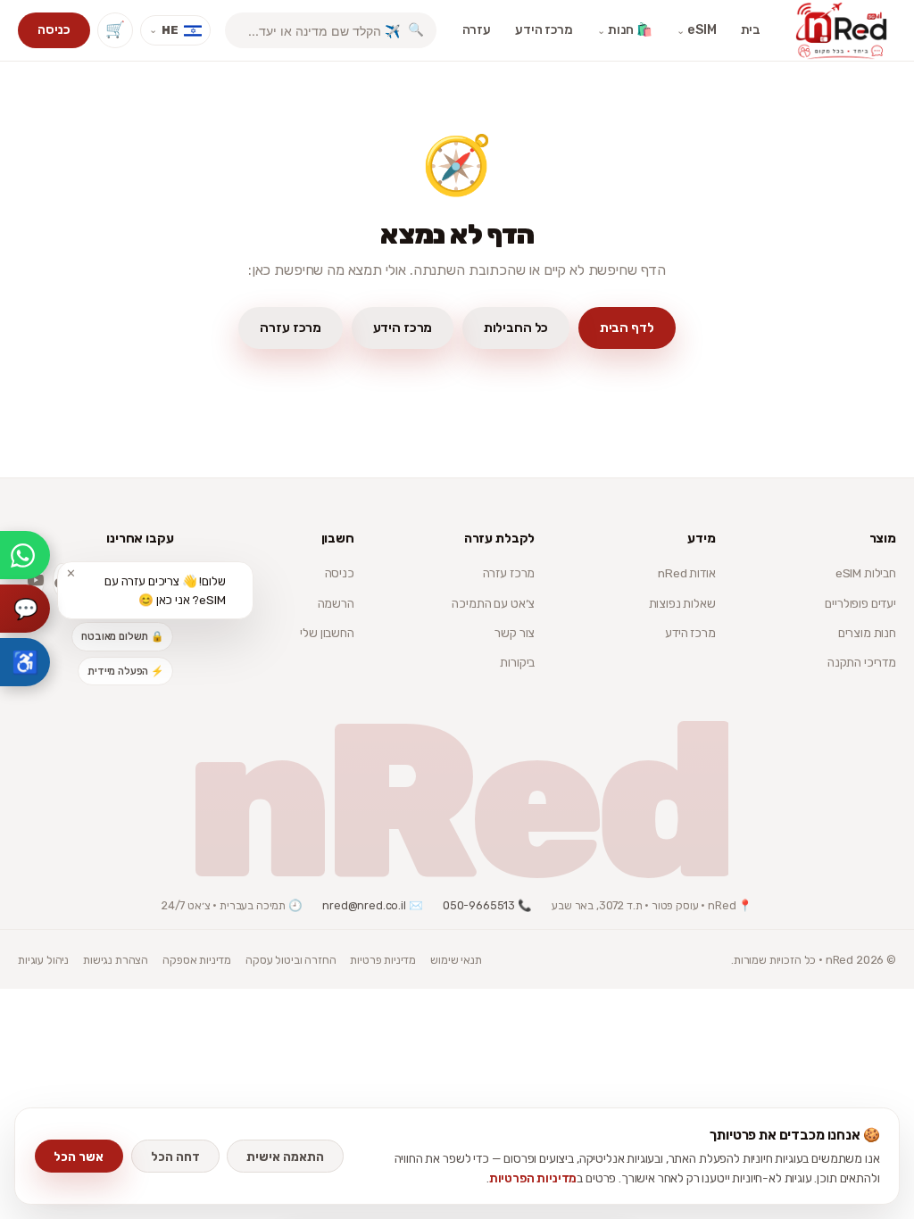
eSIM (697, 29)
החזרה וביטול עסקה (290, 959)
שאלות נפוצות (682, 603)
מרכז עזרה (290, 327)
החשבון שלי (326, 633)
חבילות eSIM (865, 573)
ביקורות (517, 662)
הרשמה (336, 603)
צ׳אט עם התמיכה (493, 603)
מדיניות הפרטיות (533, 1178)
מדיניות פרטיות (383, 959)
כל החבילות (516, 327)
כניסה (53, 29)
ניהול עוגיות (43, 959)
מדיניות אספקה (196, 959)
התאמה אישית (285, 1156)
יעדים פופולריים (860, 603)
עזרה (476, 29)
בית (751, 29)
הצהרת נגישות (115, 959)
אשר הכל (79, 1156)
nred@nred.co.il (364, 905)
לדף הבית (627, 327)
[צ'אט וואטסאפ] (25, 555)
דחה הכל (175, 1156)
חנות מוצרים (867, 633)
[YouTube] (36, 580)
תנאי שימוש (455, 959)
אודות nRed (686, 573)
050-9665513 (479, 905)
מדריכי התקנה (861, 662)
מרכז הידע (544, 29)
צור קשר (514, 633)
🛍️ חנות (624, 29)
